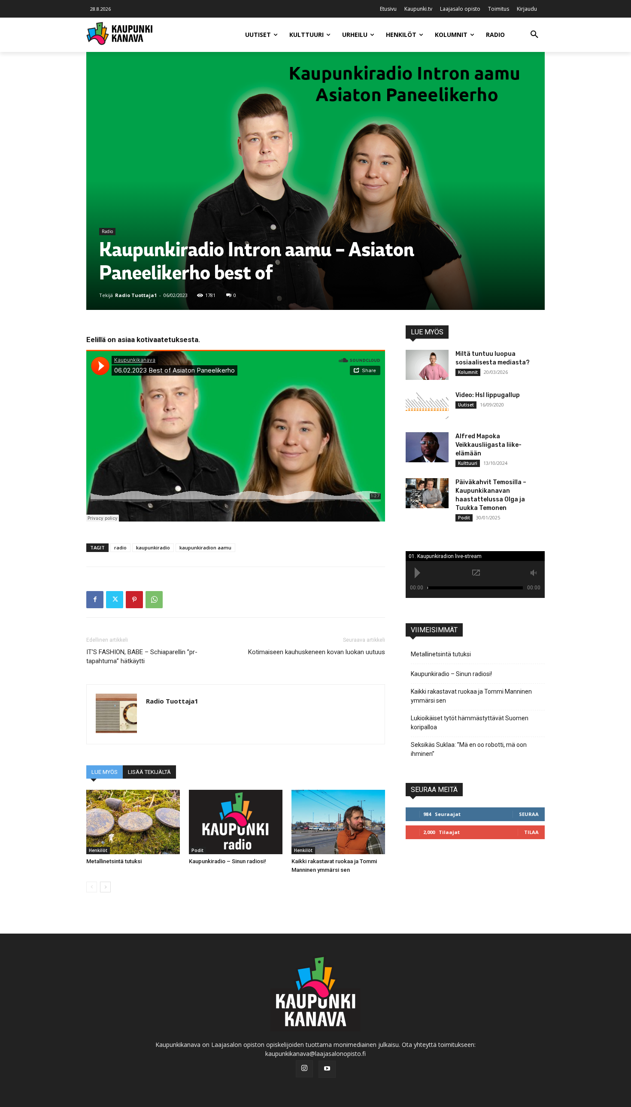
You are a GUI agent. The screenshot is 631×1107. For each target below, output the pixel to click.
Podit (197, 850)
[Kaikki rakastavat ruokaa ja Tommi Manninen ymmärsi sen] (338, 822)
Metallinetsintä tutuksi (114, 861)
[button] (534, 34)
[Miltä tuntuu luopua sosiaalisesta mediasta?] (427, 365)
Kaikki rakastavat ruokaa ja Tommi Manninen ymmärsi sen (471, 696)
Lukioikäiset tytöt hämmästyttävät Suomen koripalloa (469, 723)
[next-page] (105, 887)
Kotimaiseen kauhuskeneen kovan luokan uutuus (316, 652)
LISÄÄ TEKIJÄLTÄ (149, 772)
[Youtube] (327, 1069)
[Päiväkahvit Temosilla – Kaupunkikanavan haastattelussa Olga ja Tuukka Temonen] (427, 493)
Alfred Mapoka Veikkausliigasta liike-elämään (488, 445)
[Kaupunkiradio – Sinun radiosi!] (235, 822)
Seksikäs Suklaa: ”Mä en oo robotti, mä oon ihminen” (469, 749)
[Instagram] (304, 1068)
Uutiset (466, 405)
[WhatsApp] (154, 599)
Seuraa (529, 814)
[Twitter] (114, 599)
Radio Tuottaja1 (136, 295)
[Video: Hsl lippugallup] (427, 406)
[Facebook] (94, 599)
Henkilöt (98, 850)
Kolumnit (468, 372)
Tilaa (531, 832)
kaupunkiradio (153, 547)
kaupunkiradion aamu (205, 547)
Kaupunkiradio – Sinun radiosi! (227, 861)
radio (120, 547)
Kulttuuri (467, 463)
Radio (107, 231)
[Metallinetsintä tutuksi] (133, 822)
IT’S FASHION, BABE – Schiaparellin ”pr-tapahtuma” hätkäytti (141, 656)
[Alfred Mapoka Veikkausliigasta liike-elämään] (427, 447)
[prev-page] (91, 887)
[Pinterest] (134, 599)
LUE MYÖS (104, 772)
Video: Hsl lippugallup (487, 395)
